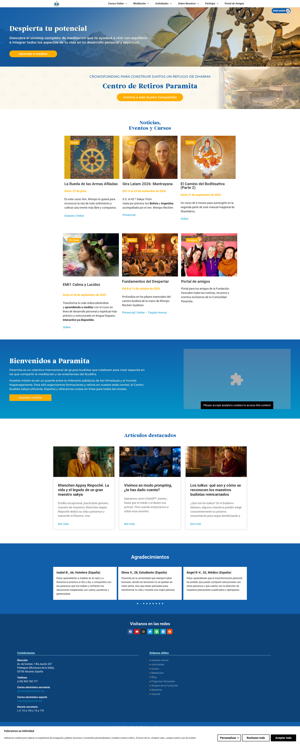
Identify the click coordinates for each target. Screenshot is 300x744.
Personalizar (228, 737)
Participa (210, 3)
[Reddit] (169, 631)
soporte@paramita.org (29, 700)
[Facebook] (130, 631)
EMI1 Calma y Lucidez (81, 284)
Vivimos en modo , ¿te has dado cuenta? (148, 487)
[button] (137, 603)
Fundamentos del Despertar (145, 281)
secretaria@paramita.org (30, 691)
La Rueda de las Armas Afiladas (91, 184)
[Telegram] (163, 631)
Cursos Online (116, 3)
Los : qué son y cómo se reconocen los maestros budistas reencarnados (215, 490)
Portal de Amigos (234, 3)
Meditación (139, 3)
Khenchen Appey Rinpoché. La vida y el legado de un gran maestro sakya (83, 490)
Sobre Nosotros (187, 3)
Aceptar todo (283, 737)
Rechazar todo (256, 737)
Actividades (161, 3)
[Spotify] (156, 631)
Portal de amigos (195, 281)
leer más (63, 524)
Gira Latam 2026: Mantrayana (147, 184)
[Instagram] (143, 631)
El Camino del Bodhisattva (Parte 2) (203, 186)
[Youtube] (137, 631)
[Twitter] (150, 631)
